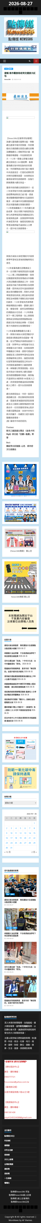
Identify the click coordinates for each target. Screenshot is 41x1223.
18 (16, 838)
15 (34, 833)
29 (34, 843)
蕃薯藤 (7, 1145)
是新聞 (7, 1173)
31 (11, 848)
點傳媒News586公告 (20, 1201)
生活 (6, 69)
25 (16, 843)
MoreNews (14, 1220)
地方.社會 (9, 928)
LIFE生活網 (8, 1150)
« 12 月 (7, 852)
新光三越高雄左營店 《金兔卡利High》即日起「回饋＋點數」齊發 (20, 432)
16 (7, 838)
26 (21, 843)
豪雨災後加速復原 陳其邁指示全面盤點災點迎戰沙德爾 (20, 886)
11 (16, 833)
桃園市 (15, 928)
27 (25, 843)
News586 (7, 79)
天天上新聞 (8, 1159)
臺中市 (12, 961)
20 (25, 838)
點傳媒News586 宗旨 (20, 1191)
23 (7, 843)
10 (11, 833)
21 (30, 838)
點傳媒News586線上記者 (20, 1195)
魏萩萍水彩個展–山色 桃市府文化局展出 (19, 446)
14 (30, 833)
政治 (8, 894)
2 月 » (34, 852)
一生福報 (7, 1178)
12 (21, 833)
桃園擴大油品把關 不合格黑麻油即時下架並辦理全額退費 (20, 919)
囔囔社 (7, 1182)
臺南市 (10, 69)
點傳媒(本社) (9, 1136)
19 (21, 838)
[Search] (29, 61)
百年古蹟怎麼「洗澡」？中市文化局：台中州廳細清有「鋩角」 (20, 953)
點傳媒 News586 (20, 38)
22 (34, 838)
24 (11, 843)
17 (11, 838)
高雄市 (12, 894)
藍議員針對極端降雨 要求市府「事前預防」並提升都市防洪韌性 (20, 986)
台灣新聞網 (8, 1164)
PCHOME (7, 1140)
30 (7, 848)
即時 (36, 61)
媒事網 (7, 1154)
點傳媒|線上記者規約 (20, 1198)
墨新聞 (7, 1168)
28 (30, 843)
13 (25, 833)
